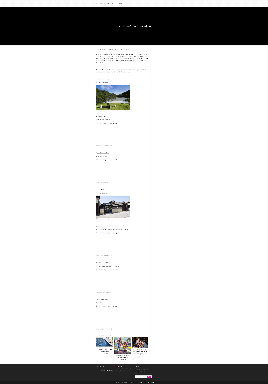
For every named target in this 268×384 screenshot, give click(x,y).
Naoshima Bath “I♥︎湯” (103, 152)
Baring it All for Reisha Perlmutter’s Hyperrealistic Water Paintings (105, 350)
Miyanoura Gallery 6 (102, 116)
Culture (122, 49)
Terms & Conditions (144, 382)
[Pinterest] (169, 3)
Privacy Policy (135, 382)
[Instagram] (171, 3)
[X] (165, 3)
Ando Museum (101, 189)
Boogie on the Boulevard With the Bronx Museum (122, 356)
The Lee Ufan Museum (103, 79)
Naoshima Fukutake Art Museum (110, 58)
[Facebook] (167, 3)
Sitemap (152, 382)
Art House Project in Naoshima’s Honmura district (110, 226)
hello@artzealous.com (107, 370)
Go (149, 376)
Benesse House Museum (104, 262)
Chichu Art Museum (102, 299)
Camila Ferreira (101, 49)
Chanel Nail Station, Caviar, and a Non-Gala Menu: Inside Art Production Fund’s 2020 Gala (140, 352)
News (127, 49)
